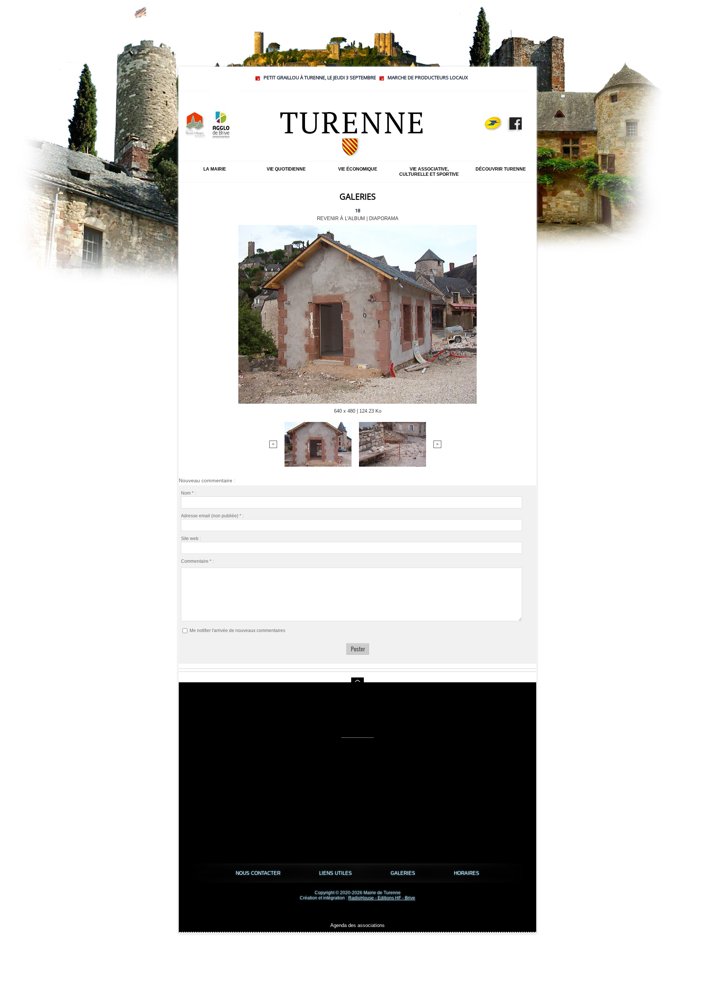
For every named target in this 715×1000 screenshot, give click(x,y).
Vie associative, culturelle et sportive (429, 171)
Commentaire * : (197, 561)
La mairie (214, 169)
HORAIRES (466, 873)
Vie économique (357, 169)
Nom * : (188, 493)
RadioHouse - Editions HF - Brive (381, 898)
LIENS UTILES (336, 873)
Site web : (191, 538)
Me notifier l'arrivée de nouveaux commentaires (237, 630)
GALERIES (404, 873)
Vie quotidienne (286, 169)
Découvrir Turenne (501, 169)
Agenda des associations (357, 925)
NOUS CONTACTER (259, 873)
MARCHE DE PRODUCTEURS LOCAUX (389, 77)
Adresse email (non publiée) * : (212, 515)
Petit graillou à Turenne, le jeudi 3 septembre (281, 77)
